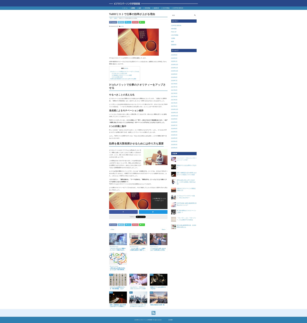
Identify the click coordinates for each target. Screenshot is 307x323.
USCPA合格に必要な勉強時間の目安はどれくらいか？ (187, 204)
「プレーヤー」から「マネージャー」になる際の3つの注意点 (186, 218)
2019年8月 (174, 77)
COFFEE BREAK (178, 8)
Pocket (136, 22)
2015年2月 (174, 147)
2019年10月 (174, 71)
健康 (140, 8)
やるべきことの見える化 (119, 73)
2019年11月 (174, 67)
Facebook (113, 22)
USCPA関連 (165, 8)
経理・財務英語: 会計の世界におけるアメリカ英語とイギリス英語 (187, 173)
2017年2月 (174, 103)
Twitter (121, 22)
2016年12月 (174, 109)
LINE (142, 22)
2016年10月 (174, 115)
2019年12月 (174, 64)
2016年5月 (174, 131)
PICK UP (173, 32)
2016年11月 (174, 112)
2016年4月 (174, 135)
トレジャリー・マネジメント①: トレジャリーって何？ (187, 159)
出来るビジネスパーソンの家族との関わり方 (186, 189)
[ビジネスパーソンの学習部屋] (153, 3)
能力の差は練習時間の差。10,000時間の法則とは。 (186, 226)
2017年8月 (174, 83)
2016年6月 (174, 128)
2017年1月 (174, 106)
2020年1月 (174, 61)
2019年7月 (174, 80)
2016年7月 (174, 125)
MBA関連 (147, 8)
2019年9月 (174, 74)
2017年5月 (174, 93)
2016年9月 (174, 119)
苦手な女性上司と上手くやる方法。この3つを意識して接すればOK (186, 182)
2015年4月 (174, 141)
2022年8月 (174, 55)
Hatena (128, 22)
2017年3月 (174, 99)
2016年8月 (174, 122)
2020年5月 (174, 58)
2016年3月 (174, 138)
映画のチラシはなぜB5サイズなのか (186, 166)
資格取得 (156, 8)
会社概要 (170, 319)
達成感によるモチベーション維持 (122, 75)
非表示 (126, 68)
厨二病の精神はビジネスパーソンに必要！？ (186, 211)
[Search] (195, 15)
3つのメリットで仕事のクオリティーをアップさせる (124, 71)
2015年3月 (174, 144)
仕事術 (133, 8)
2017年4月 (174, 96)
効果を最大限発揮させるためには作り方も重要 (123, 78)
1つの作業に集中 (117, 77)
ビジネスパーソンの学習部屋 (145, 319)
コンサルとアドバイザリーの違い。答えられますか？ (186, 196)
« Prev (112, 229)
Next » (163, 229)
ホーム (126, 8)
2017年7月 (174, 87)
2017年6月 (174, 90)
